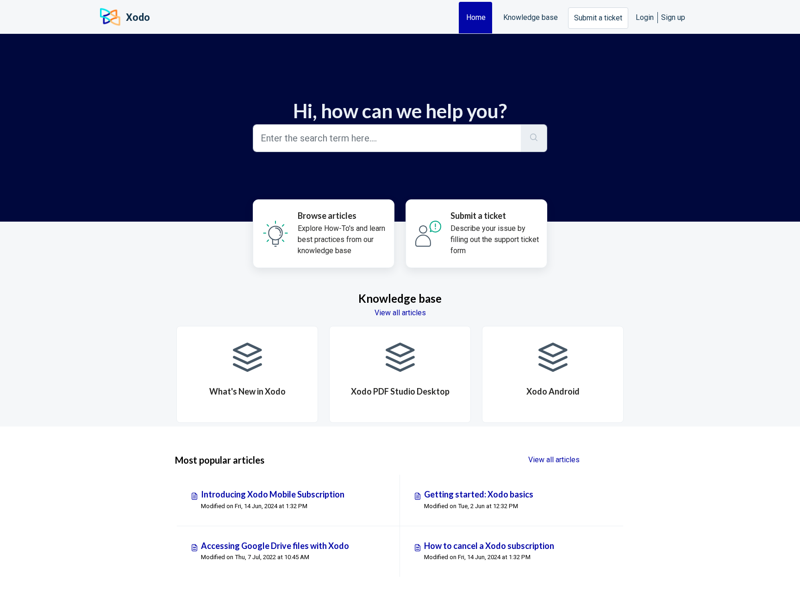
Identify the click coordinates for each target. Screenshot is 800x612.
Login (645, 17)
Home (476, 17)
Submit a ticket (598, 17)
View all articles (400, 312)
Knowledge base (530, 17)
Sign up (673, 17)
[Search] (534, 138)
